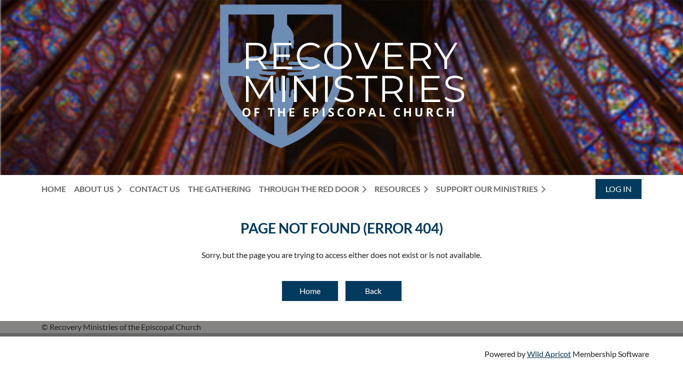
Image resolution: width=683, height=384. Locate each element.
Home (310, 291)
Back (373, 291)
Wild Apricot (549, 353)
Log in (619, 189)
